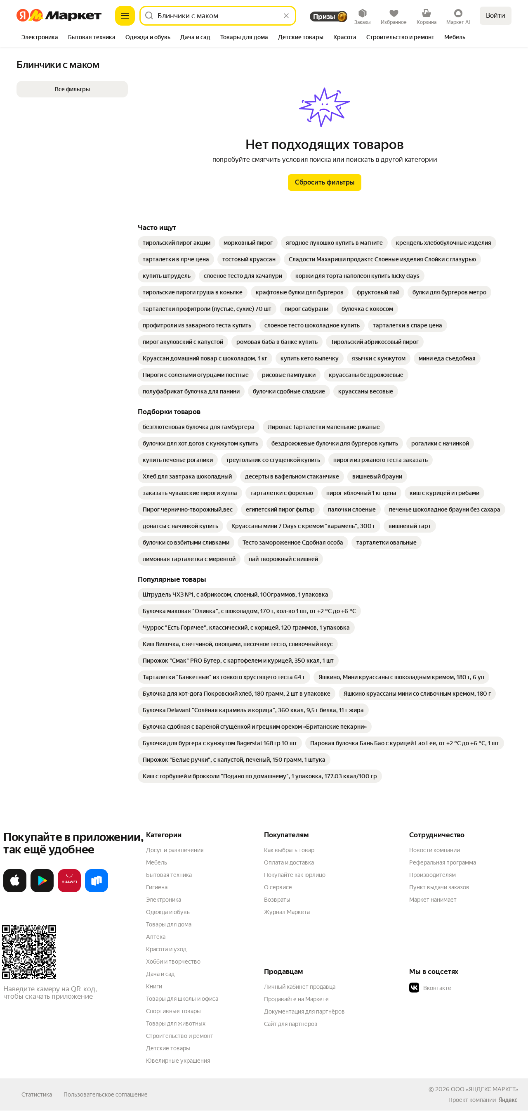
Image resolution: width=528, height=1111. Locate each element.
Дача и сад (160, 974)
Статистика (36, 1094)
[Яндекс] (507, 1100)
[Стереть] (286, 15)
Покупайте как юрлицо (294, 875)
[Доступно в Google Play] (42, 890)
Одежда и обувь (168, 912)
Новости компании (434, 850)
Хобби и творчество (173, 961)
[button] (72, 89)
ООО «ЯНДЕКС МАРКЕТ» (484, 1089)
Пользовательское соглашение (106, 1094)
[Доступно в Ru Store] (96, 890)
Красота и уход (166, 949)
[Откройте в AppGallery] (69, 890)
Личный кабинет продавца (299, 986)
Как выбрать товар (289, 850)
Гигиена (156, 887)
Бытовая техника (169, 875)
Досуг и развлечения (174, 850)
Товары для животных (175, 1023)
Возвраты (277, 899)
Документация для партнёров (304, 1011)
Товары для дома (168, 924)
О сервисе (278, 887)
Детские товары (168, 1048)
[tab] (39, 38)
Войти (495, 15)
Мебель (156, 862)
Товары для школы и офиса (182, 998)
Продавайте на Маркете (296, 999)
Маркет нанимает (433, 899)
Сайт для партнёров (291, 1024)
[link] (176, 242)
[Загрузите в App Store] (14, 890)
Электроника (163, 899)
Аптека (155, 936)
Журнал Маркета (287, 912)
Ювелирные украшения (178, 1060)
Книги (154, 986)
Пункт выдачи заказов (439, 887)
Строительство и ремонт (179, 1036)
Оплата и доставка (289, 862)
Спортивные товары (173, 1011)
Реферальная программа (442, 862)
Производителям (432, 875)
